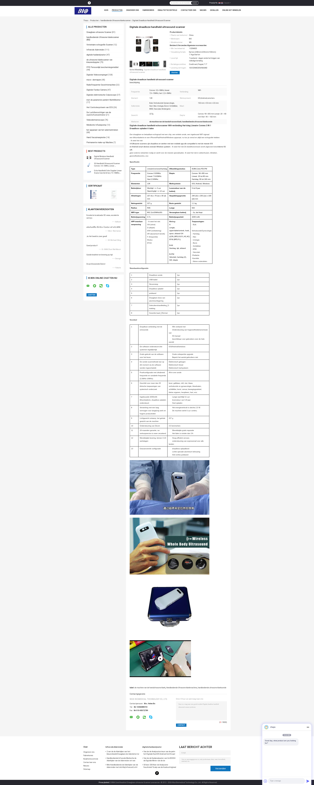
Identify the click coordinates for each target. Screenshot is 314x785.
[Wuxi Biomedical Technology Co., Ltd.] (82, 10)
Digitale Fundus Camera (96, 90)
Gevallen (214, 10)
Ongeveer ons (132, 10)
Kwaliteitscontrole (167, 10)
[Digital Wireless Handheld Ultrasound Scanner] (89, 158)
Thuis (85, 20)
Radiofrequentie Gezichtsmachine (101, 85)
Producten (117, 10)
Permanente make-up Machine (99, 142)
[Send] (308, 781)
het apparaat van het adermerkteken (102, 130)
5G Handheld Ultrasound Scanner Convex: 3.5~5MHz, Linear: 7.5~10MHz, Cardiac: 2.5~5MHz (107, 165)
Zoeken (194, 3)
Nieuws (203, 10)
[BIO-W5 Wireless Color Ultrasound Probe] (160, 658)
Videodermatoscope (95, 120)
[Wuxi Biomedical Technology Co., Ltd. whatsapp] (96, 286)
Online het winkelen (231, 10)
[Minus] (307, 727)
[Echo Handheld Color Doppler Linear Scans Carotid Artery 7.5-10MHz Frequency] (89, 172)
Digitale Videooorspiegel (97, 75)
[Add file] (265, 781)
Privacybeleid (104, 782)
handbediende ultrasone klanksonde (212, 688)
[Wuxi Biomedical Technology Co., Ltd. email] (89, 286)
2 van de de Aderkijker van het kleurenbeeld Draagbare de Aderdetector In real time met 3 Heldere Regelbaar (123, 753)
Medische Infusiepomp (96, 125)
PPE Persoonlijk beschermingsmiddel (102, 67)
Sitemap (86, 769)
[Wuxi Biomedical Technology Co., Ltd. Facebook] (89, 3)
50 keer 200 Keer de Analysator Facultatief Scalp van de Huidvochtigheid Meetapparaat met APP (160, 766)
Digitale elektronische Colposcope (101, 95)
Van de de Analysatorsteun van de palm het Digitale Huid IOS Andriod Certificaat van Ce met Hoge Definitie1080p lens (159, 753)
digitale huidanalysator (96, 55)
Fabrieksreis (148, 10)
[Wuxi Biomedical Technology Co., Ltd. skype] (109, 285)
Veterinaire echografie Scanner (99, 45)
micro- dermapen (93, 80)
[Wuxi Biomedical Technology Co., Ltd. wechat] (102, 286)
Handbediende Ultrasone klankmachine (181, 688)
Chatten (174, 72)
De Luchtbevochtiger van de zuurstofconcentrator (98, 113)
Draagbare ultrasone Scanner (98, 32)
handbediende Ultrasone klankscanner (116, 20)
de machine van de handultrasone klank (149, 688)
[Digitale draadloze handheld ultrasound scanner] (147, 46)
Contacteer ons (188, 10)
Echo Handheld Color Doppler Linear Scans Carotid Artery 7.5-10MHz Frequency (108, 173)
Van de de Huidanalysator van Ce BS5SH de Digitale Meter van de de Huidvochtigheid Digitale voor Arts (159, 759)
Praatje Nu (213, 3)
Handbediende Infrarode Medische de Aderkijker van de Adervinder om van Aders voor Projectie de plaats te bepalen (123, 759)
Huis (106, 10)
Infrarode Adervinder (95, 50)
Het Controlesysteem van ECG (99, 107)
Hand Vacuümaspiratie (96, 137)
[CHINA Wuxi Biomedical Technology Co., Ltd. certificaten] (93, 194)
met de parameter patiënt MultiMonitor (103, 100)
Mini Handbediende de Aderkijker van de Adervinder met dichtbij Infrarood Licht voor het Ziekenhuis (122, 766)
